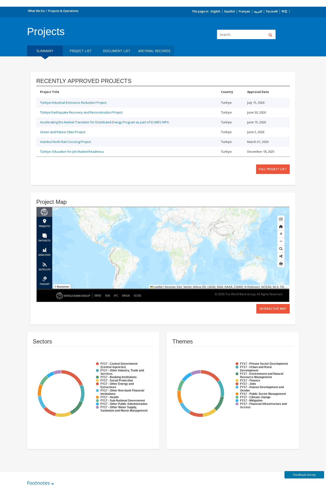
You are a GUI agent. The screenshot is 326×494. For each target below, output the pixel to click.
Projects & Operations (63, 11)
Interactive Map (273, 309)
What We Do (36, 11)
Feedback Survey (304, 475)
